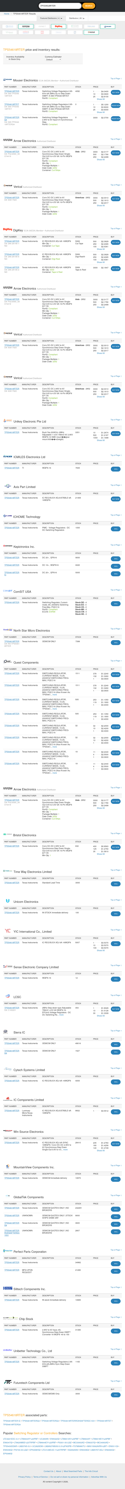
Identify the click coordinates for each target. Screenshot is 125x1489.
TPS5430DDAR (10, 1446)
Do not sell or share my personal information (69, 1476)
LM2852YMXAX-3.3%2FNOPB (58, 1446)
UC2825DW (37, 1446)
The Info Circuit (91, 1471)
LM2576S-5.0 (25, 1446)
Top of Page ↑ (116, 78)
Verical (28, 186)
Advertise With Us (99, 1476)
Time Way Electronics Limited (33, 871)
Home (6, 13)
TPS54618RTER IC (11, 573)
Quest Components (26, 662)
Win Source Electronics (29, 1131)
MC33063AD (79, 1442)
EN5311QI (113, 1446)
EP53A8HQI (35, 1449)
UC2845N (44, 1438)
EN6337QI (90, 1442)
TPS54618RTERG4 (11, 118)
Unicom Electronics (26, 901)
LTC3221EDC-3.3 (11, 1438)
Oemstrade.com (16, 6)
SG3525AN (73, 1449)
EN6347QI (7, 1442)
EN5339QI (84, 1449)
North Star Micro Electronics (32, 630)
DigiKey (38, 230)
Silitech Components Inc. (30, 1289)
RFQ (115, 469)
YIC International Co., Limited (33, 931)
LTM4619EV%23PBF (101, 1438)
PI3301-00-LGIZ (65, 1442)
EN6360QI (109, 1449)
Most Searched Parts (73, 1471)
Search (88, 6)
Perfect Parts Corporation (30, 1251)
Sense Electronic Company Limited (36, 967)
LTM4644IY (85, 1438)
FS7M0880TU (79, 1446)
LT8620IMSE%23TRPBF (25, 1442)
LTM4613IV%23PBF (70, 1438)
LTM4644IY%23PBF (29, 1438)
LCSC (18, 997)
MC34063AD (103, 1442)
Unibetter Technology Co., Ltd (33, 1351)
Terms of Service (40, 1476)
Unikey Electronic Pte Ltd (30, 421)
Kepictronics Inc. (25, 546)
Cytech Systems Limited (30, 1070)
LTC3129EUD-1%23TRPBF (54, 1449)
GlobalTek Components (29, 1197)
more (54, 694)
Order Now (115, 105)
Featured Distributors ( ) (50, 18)
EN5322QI (54, 1438)
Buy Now (115, 92)
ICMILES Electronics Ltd (30, 457)
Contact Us (48, 1471)
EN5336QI (7, 1449)
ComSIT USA (23, 591)
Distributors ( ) (76, 18)
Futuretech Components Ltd (32, 1382)
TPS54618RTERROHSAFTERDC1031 (12, 1233)
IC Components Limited (29, 1099)
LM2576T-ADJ (97, 1449)
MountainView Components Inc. (34, 1167)
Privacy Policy (24, 1476)
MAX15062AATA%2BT (97, 1446)
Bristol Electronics (25, 835)
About (58, 1471)
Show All (101, 99)
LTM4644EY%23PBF (46, 1442)
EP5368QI (7, 1453)
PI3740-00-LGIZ (21, 1449)
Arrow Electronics (35, 140)
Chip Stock (26, 1319)
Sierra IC (20, 1032)
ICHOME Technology (27, 516)
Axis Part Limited (25, 487)
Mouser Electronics (46, 80)
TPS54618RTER (11, 91)
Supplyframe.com (75, 1482)
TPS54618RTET (11, 104)
